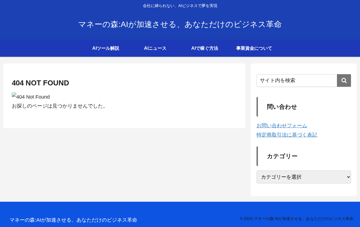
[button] (344, 80)
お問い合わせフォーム (281, 125)
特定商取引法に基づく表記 (286, 135)
